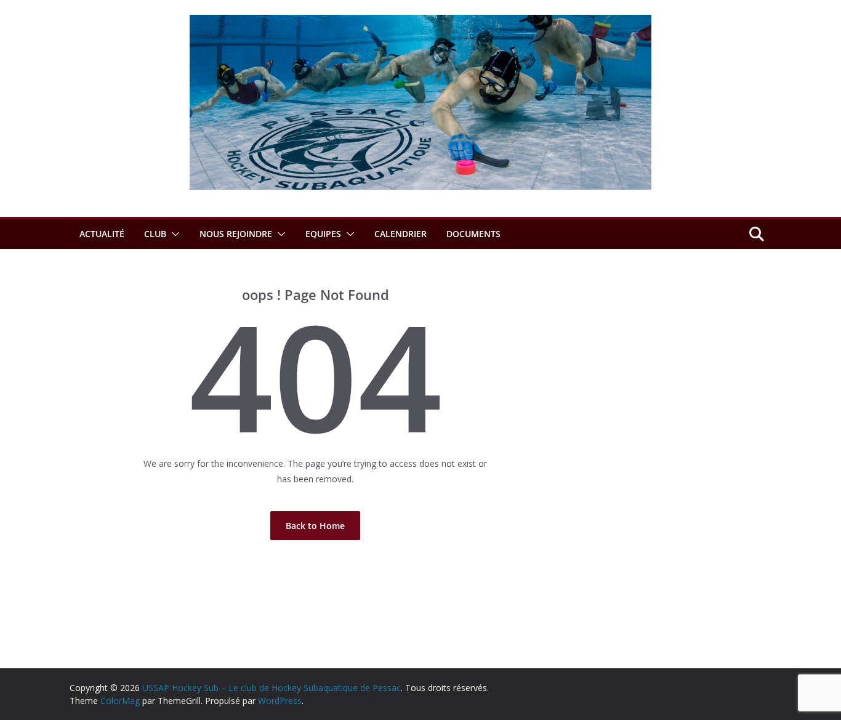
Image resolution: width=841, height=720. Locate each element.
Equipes (323, 234)
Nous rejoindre (235, 234)
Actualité (101, 234)
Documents (473, 234)
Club (155, 234)
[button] (173, 234)
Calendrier (400, 234)
